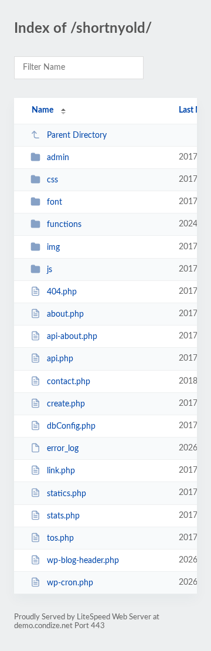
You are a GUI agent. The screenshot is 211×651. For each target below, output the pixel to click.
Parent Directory (77, 135)
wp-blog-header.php (83, 561)
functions (64, 225)
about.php (65, 314)
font (54, 202)
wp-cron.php (70, 583)
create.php (66, 404)
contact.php (68, 382)
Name (42, 110)
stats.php (63, 516)
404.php (62, 292)
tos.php (60, 538)
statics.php (66, 493)
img (53, 247)
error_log (63, 449)
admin (58, 158)
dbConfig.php (71, 426)
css (52, 180)
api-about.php (72, 337)
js (49, 270)
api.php (60, 359)
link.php (61, 471)
